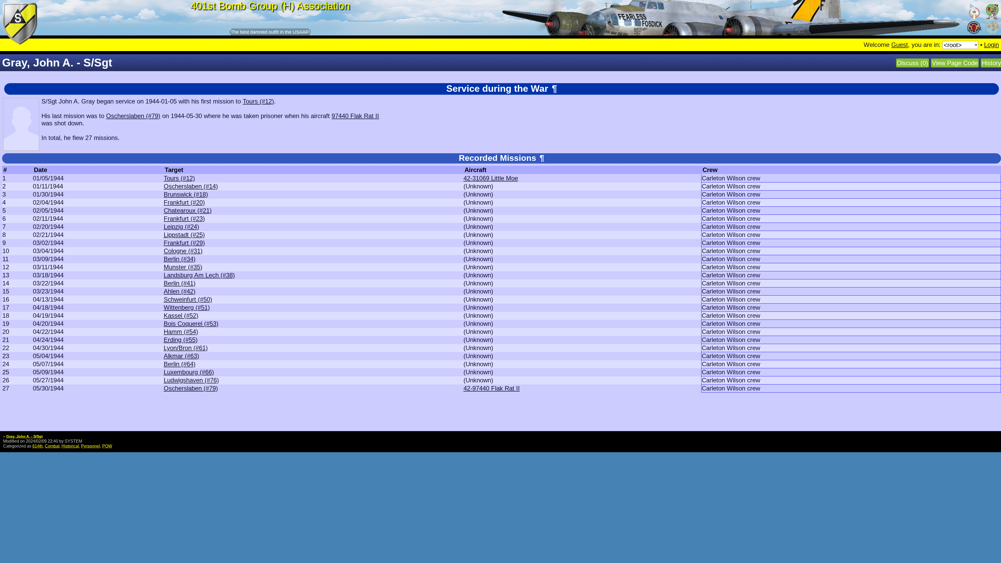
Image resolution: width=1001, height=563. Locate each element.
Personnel (90, 446)
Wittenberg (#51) (187, 307)
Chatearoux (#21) (188, 210)
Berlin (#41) (180, 283)
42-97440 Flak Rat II (491, 388)
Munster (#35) (183, 267)
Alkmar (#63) (181, 355)
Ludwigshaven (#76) (191, 380)
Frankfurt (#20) (184, 202)
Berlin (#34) (180, 258)
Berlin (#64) (180, 364)
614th (37, 446)
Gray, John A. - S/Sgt (24, 436)
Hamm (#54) (181, 331)
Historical (70, 446)
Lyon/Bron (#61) (186, 347)
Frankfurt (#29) (184, 242)
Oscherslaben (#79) (133, 115)
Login (991, 44)
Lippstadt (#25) (184, 234)
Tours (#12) (258, 101)
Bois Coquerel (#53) (191, 323)
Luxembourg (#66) (189, 372)
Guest (899, 44)
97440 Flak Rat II (355, 115)
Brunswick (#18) (186, 194)
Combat (52, 446)
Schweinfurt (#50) (188, 299)
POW (107, 446)
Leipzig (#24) (181, 226)
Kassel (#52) (181, 315)
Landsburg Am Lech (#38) (199, 275)
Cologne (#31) (183, 250)
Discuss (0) (912, 62)
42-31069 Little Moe (490, 178)
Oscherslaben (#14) (191, 186)
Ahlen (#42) (180, 291)
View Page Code (955, 62)
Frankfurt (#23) (184, 218)
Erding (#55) (181, 339)
